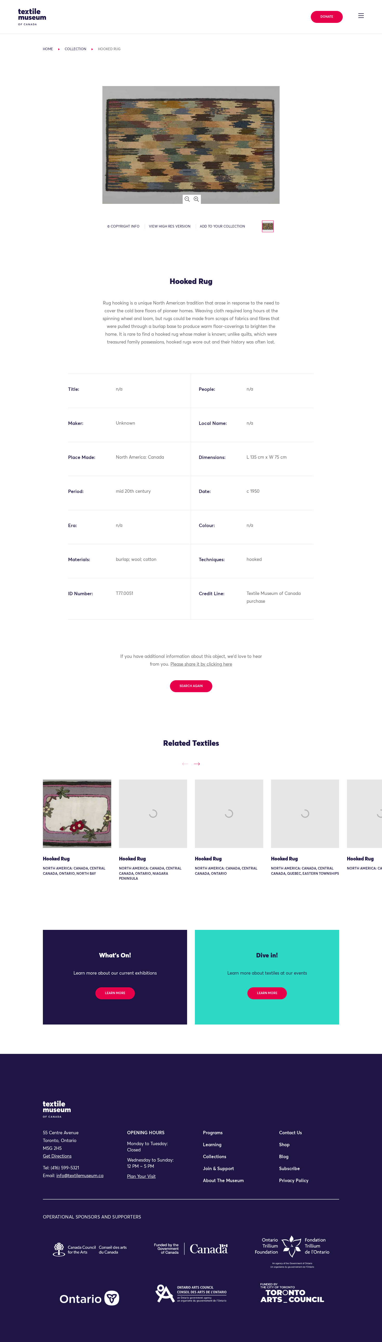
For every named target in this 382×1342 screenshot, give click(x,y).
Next (197, 763)
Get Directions (57, 1156)
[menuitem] (229, 1135)
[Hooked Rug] (77, 814)
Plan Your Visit (141, 1177)
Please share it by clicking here (201, 664)
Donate (326, 16)
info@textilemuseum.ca (79, 1176)
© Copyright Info (123, 226)
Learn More (115, 993)
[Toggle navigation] (361, 15)
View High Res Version (169, 226)
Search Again (191, 686)
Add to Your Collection (222, 226)
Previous (185, 763)
